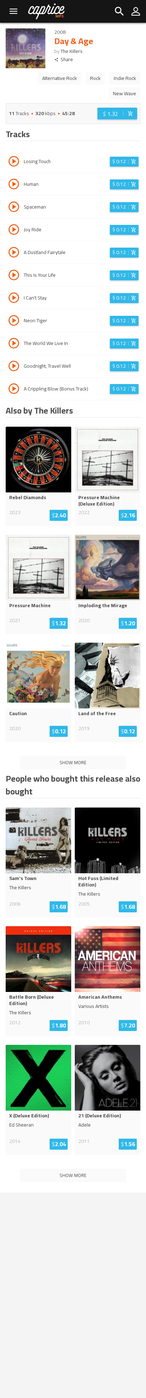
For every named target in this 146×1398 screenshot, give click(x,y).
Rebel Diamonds (27, 497)
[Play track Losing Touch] (13, 162)
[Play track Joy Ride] (13, 230)
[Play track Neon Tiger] (13, 321)
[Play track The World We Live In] (13, 344)
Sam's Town (22, 878)
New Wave (124, 93)
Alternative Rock (59, 78)
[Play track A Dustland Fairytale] (13, 253)
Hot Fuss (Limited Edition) (98, 881)
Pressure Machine (30, 605)
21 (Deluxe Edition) (99, 1115)
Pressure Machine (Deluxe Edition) (99, 500)
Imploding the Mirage (102, 605)
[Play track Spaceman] (13, 207)
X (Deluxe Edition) (29, 1115)
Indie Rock (125, 78)
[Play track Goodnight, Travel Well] (13, 367)
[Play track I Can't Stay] (13, 298)
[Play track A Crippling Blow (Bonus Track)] (13, 389)
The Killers (72, 51)
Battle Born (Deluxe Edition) (31, 1000)
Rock (95, 78)
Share (67, 59)
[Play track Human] (13, 185)
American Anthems (100, 997)
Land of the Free (97, 713)
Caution (18, 713)
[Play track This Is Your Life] (13, 276)
